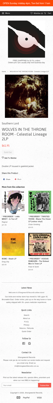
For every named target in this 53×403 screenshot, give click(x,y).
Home (4, 71)
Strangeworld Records (33, 392)
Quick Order (26, 331)
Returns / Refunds (26, 328)
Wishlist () (38, 13)
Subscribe (44, 385)
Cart (49, 13)
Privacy (26, 325)
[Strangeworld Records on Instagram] (29, 344)
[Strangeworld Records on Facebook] (23, 344)
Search (26, 315)
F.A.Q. (26, 321)
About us (26, 318)
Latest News (26, 288)
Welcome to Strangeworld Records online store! (26, 292)
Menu (7, 13)
